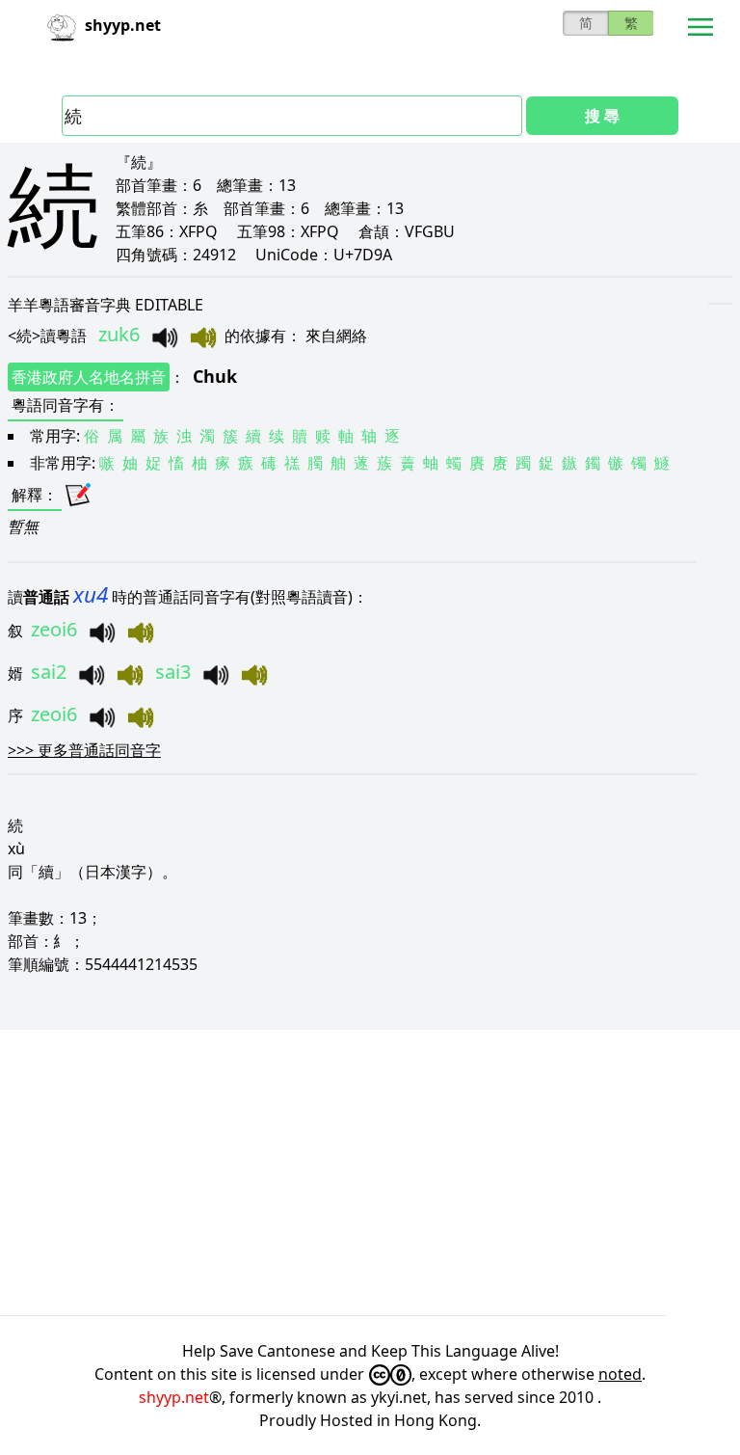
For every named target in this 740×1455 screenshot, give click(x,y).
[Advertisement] (370, 1172)
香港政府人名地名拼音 (89, 377)
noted (620, 1374)
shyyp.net (174, 1397)
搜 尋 (602, 115)
